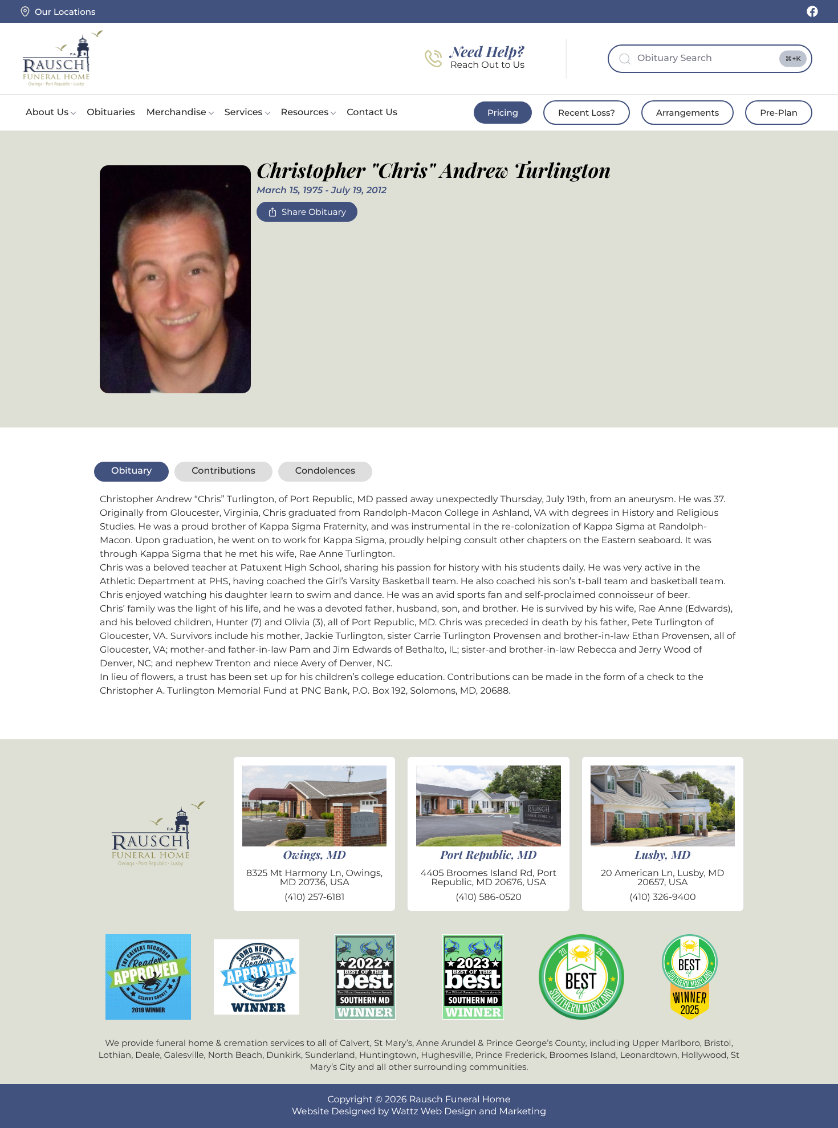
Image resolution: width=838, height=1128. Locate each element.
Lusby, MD (663, 854)
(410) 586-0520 (488, 897)
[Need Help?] (433, 58)
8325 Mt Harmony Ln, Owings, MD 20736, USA (314, 878)
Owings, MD (314, 854)
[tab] (131, 471)
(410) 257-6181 (314, 897)
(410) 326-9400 (662, 897)
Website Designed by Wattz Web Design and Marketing (419, 1111)
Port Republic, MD (489, 854)
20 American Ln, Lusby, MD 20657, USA (663, 878)
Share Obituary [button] (314, 211)
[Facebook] (812, 11)
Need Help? (487, 51)
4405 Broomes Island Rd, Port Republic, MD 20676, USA (489, 878)
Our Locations (65, 11)
